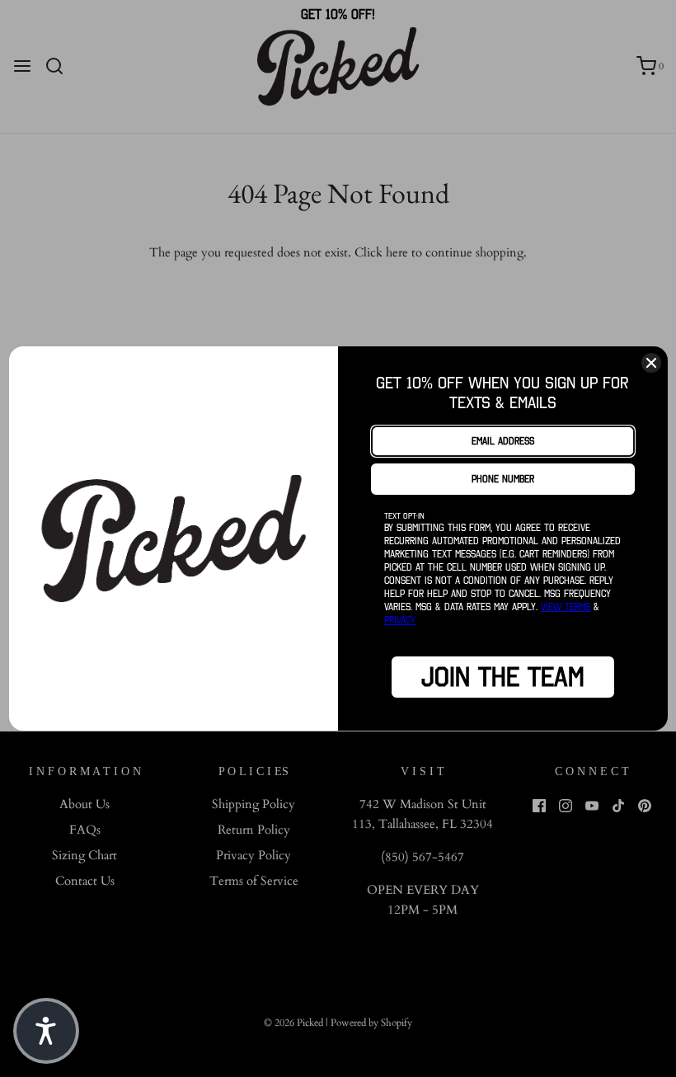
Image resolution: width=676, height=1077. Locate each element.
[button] (46, 1031)
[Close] (651, 363)
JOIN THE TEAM (502, 677)
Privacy (399, 619)
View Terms (565, 606)
